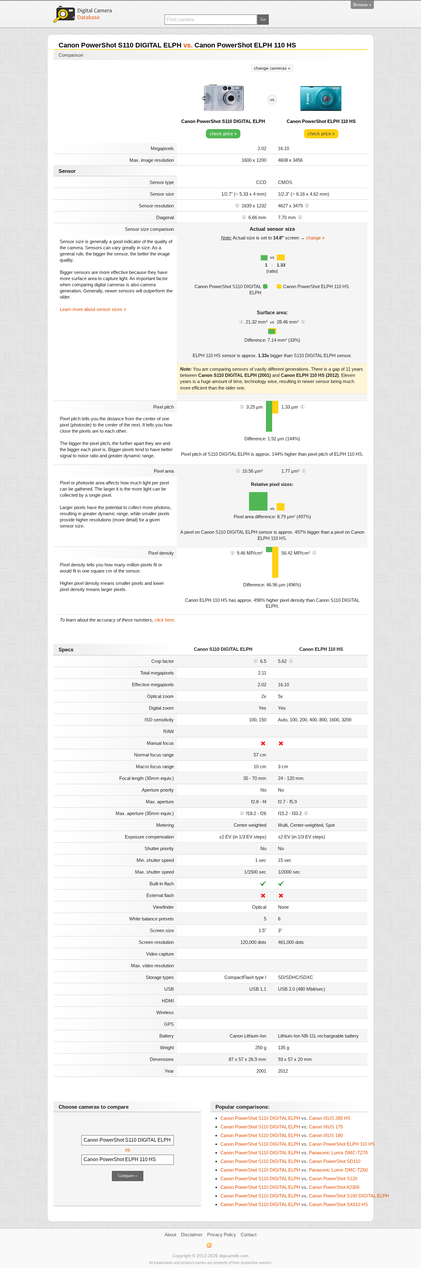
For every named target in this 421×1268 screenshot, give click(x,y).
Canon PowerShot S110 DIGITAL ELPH (223, 121)
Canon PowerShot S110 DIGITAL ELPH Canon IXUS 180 (281, 1135)
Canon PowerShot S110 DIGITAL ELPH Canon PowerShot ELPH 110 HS (297, 1144)
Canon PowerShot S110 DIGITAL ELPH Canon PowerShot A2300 (289, 1187)
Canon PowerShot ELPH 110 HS (321, 121)
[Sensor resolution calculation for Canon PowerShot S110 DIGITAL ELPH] (237, 205)
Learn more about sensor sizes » (93, 309)
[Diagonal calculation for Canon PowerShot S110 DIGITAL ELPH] (244, 217)
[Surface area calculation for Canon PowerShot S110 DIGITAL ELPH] (241, 321)
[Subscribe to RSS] (208, 1245)
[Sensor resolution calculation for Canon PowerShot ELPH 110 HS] (307, 205)
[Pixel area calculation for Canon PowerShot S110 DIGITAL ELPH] (238, 470)
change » (315, 237)
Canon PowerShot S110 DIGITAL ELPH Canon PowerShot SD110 (290, 1161)
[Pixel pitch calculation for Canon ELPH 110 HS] (302, 406)
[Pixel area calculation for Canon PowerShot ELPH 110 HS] (304, 470)
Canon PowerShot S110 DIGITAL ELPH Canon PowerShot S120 (288, 1178)
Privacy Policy (221, 1234)
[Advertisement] (115, 102)
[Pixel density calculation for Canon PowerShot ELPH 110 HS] (314, 552)
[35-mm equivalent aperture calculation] (242, 813)
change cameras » (272, 68)
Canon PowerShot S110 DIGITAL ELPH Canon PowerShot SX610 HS (294, 1204)
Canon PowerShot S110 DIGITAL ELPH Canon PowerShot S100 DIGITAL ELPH (304, 1195)
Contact (248, 1234)
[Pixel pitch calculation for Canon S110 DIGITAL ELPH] (242, 406)
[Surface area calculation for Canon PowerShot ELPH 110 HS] (303, 321)
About (170, 1234)
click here (164, 619)
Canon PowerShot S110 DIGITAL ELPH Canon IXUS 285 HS (285, 1118)
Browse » (362, 4)
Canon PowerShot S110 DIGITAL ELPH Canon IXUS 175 (281, 1126)
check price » (223, 133)
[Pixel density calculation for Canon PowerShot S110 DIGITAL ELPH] (232, 552)
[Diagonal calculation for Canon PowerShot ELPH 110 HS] (300, 217)
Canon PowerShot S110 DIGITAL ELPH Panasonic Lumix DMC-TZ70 (294, 1152)
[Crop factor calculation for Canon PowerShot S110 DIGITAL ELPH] (256, 660)
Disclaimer (191, 1234)
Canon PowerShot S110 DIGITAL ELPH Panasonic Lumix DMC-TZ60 (294, 1169)
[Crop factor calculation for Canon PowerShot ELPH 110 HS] (291, 660)
